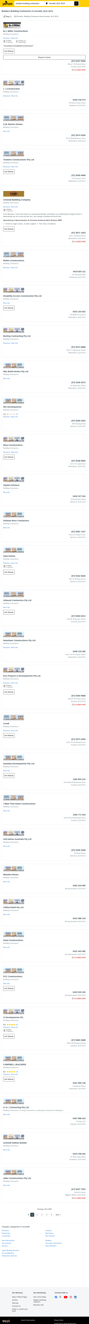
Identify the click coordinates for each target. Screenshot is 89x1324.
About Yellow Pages (19, 1297)
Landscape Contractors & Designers (49, 1110)
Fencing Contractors (27, 1110)
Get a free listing (39, 1297)
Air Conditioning (8, 1253)
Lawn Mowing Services (10, 1250)
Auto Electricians (8, 1240)
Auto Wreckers (51, 1246)
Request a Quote (44, 57)
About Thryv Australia (28, 1320)
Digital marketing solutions (39, 1301)
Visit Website (9, 51)
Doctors (5, 1246)
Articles (15, 1300)
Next (57, 1215)
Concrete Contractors (53, 1243)
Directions (6, 38)
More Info (14, 38)
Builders (48, 1240)
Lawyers (48, 1230)
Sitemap (15, 1303)
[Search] (76, 3)
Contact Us (16, 1306)
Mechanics (49, 1233)
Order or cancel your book (20, 1310)
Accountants (6, 1243)
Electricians (6, 1233)
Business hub (38, 1305)
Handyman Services (9, 1256)
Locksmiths (6, 1236)
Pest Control (50, 1236)
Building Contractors (11, 34)
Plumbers (5, 1230)
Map (8, 16)
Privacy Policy (58, 1320)
